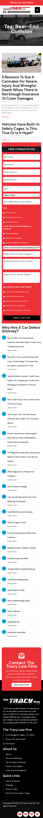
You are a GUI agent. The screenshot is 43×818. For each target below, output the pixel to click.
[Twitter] (37, 814)
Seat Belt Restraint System (20, 512)
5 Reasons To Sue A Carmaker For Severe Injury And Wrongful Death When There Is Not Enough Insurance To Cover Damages (20, 88)
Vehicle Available (12, 233)
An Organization (12, 222)
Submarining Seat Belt (17, 558)
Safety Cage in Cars (16, 522)
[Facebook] (25, 814)
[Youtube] (19, 814)
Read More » (6, 117)
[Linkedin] (31, 814)
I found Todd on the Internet (17, 301)
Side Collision (13, 611)
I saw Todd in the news (15, 296)
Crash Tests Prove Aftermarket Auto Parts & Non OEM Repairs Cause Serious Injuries (22, 437)
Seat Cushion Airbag (17, 486)
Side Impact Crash (16, 590)
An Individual (10, 213)
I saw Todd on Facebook (15, 306)
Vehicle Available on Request (17, 243)
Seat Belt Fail (13, 622)
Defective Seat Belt (16, 632)
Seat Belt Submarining (17, 579)
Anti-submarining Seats (18, 600)
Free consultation (21, 685)
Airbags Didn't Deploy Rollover (21, 569)
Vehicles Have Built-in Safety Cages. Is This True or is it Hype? (21, 128)
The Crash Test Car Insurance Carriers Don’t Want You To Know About (22, 418)
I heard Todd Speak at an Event (18, 310)
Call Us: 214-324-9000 (21, 2)
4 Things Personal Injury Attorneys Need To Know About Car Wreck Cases (23, 456)
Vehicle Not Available (14, 238)
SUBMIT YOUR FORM (21, 318)
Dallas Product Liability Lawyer (21, 548)
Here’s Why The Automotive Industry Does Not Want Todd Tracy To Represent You (24, 342)
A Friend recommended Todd (17, 292)
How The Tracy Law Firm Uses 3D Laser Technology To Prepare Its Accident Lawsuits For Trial (22, 361)
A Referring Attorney (14, 217)
